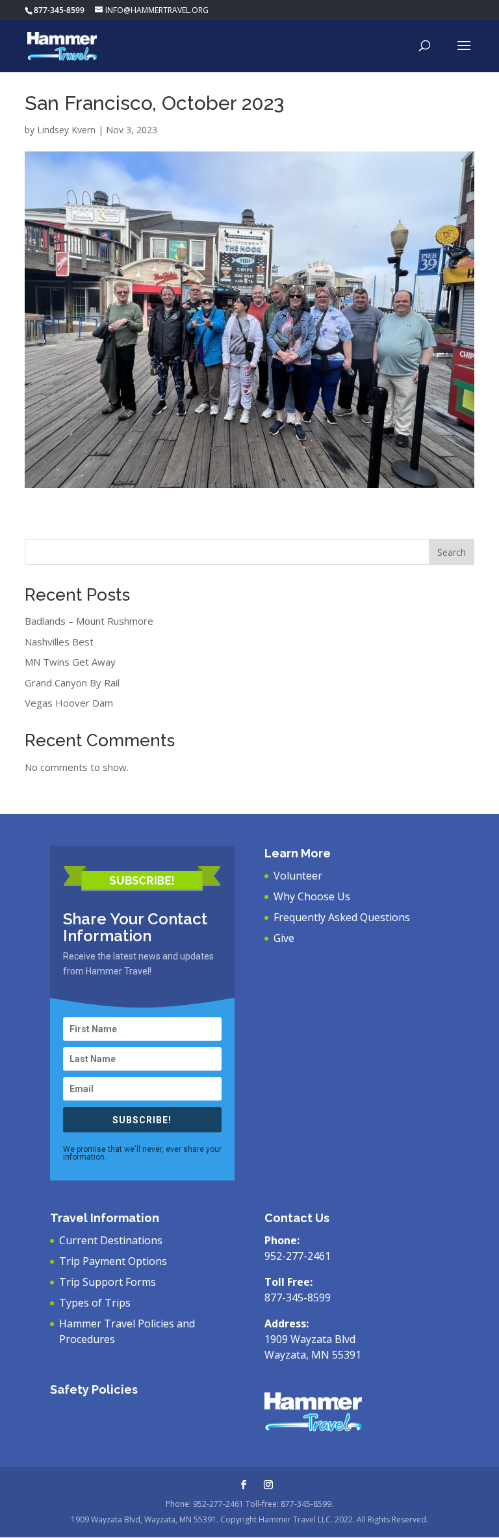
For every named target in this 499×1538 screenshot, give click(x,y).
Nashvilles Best (59, 641)
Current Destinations (110, 1240)
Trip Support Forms (107, 1282)
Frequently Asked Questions (342, 917)
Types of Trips (95, 1303)
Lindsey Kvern (66, 130)
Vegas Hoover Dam (69, 702)
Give (284, 938)
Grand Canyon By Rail (72, 682)
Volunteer (298, 875)
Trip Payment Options (113, 1261)
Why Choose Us (312, 896)
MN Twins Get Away (70, 661)
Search (451, 552)
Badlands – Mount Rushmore (89, 620)
